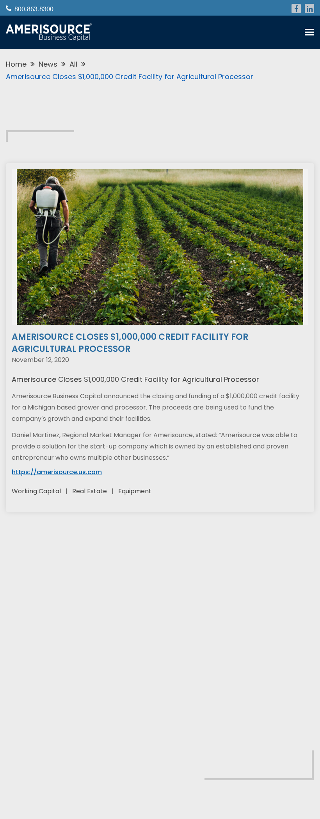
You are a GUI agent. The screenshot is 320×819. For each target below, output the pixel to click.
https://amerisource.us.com (57, 472)
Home (16, 64)
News (48, 64)
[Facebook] (296, 8)
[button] (309, 32)
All (73, 64)
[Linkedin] (309, 8)
